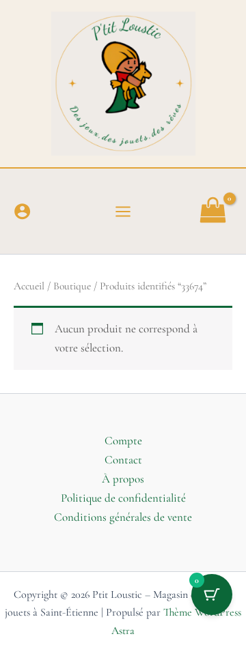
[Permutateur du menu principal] (123, 212)
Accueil (29, 286)
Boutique (72, 286)
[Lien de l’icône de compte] (22, 211)
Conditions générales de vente (123, 517)
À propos (123, 479)
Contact (123, 460)
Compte (123, 440)
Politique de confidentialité (123, 498)
